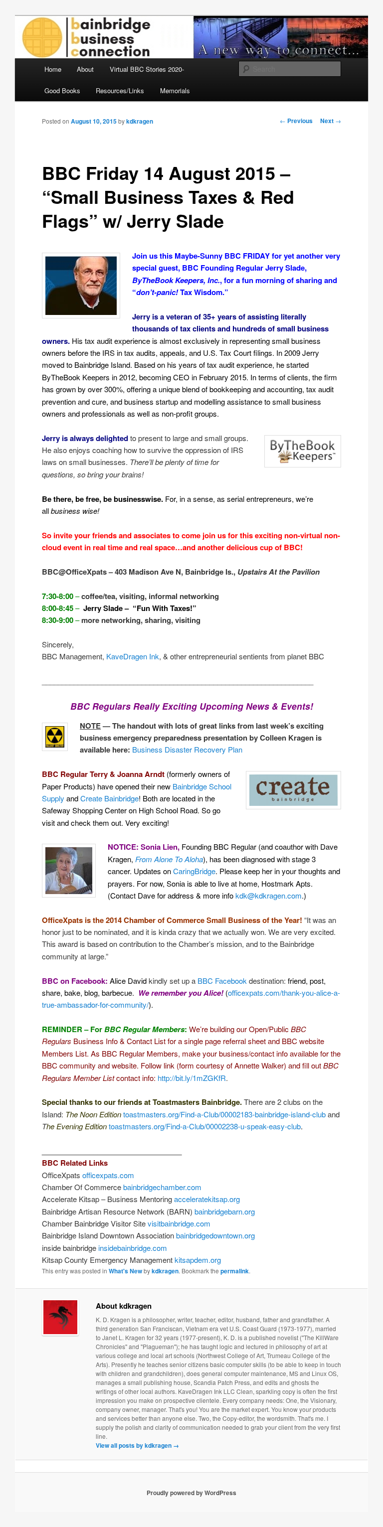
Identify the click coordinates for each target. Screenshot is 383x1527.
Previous (296, 120)
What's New (125, 1270)
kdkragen (139, 121)
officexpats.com (108, 1175)
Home (52, 69)
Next (330, 120)
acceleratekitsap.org (207, 1199)
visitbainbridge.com (179, 1223)
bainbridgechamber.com (162, 1187)
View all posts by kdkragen (137, 1445)
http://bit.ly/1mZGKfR (192, 1077)
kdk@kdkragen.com (268, 895)
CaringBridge (194, 871)
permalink (234, 1270)
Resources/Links (120, 90)
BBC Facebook (222, 980)
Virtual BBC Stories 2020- (147, 69)
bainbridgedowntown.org (215, 1235)
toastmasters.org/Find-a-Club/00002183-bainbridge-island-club (224, 1114)
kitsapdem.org (198, 1259)
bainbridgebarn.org (224, 1211)
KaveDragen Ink (132, 656)
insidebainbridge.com (132, 1247)
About (85, 69)
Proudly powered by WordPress (191, 1492)
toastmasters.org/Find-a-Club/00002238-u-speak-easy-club (205, 1126)
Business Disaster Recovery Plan (187, 749)
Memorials (175, 90)
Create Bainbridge (109, 798)
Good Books (62, 90)
